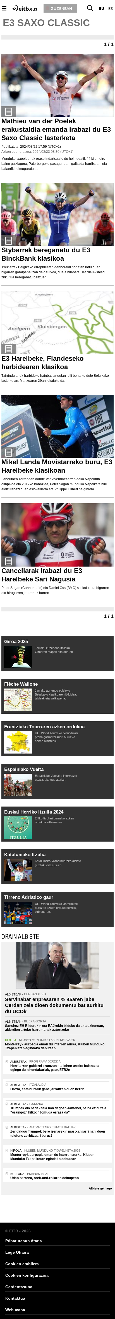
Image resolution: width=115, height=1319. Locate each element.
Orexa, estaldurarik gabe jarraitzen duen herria (47, 1089)
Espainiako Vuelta (24, 769)
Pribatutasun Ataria (23, 1241)
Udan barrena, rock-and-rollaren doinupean (44, 1178)
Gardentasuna (18, 1287)
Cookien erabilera (22, 1264)
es (110, 8)
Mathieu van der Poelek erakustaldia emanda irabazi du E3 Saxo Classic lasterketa (56, 129)
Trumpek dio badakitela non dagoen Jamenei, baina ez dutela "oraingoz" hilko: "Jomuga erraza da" (58, 1110)
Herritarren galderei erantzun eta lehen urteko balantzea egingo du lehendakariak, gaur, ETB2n (54, 1068)
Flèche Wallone (21, 684)
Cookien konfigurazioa (27, 1275)
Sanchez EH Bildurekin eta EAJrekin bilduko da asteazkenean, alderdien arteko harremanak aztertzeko (54, 1028)
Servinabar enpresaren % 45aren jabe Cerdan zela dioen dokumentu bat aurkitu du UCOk (54, 1005)
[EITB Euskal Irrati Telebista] (25, 7)
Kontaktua (15, 1298)
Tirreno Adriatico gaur (28, 897)
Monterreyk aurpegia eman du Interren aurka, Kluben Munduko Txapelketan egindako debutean (54, 1046)
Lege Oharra (17, 1252)
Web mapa (15, 1310)
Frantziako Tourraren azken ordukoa (44, 726)
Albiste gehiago (100, 1188)
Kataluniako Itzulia (24, 854)
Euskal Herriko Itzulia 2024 (33, 812)
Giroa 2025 (16, 641)
